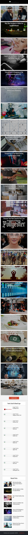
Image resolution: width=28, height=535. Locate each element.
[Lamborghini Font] (8, 471)
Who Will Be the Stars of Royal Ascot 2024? (14, 252)
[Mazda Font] (8, 443)
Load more (14, 398)
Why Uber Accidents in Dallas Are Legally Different (14, 24)
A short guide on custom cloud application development (14, 284)
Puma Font (15, 429)
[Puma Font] (8, 430)
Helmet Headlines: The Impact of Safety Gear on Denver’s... (14, 382)
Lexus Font (15, 463)
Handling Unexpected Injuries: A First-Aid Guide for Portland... (14, 333)
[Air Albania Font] (8, 409)
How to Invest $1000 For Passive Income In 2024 (14, 138)
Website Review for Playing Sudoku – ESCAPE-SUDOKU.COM (14, 122)
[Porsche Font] (8, 457)
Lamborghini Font (16, 470)
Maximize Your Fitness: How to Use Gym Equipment (14, 106)
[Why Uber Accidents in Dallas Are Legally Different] (8, 491)
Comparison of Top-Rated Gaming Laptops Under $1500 (14, 154)
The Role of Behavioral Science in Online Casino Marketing (14, 89)
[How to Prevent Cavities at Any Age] (8, 497)
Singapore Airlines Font (17, 415)
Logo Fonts (15, 407)
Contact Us (21, 533)
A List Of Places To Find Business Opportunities (14, 203)
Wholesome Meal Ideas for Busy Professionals (14, 317)
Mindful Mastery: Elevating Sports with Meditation (14, 268)
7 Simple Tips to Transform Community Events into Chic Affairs (14, 301)
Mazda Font (15, 442)
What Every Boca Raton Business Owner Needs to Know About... (14, 8)
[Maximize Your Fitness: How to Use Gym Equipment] (8, 525)
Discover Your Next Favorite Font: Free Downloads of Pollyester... (14, 219)
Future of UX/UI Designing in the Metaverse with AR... (18, 510)
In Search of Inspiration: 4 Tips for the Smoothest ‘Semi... (14, 187)
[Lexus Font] (8, 464)
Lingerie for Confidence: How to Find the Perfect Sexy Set (14, 57)
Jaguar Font (15, 449)
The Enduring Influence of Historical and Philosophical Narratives (14, 349)
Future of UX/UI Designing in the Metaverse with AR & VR (14, 73)
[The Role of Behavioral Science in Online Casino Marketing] (8, 518)
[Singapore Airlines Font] (8, 416)
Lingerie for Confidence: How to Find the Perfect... (18, 503)
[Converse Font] (8, 423)
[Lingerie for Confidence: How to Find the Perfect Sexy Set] (8, 504)
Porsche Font (15, 456)
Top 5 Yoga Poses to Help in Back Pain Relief (14, 171)
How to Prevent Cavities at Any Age (14, 39)
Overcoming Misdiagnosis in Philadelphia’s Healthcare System (14, 366)
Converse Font (15, 422)
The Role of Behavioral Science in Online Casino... (18, 517)
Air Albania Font (16, 408)
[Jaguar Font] (8, 450)
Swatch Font (15, 435)
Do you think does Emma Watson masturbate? (14, 236)
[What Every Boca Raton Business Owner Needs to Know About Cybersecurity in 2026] (8, 484)
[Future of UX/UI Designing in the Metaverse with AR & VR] (8, 511)
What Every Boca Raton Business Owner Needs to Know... (17, 484)
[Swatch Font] (8, 437)
